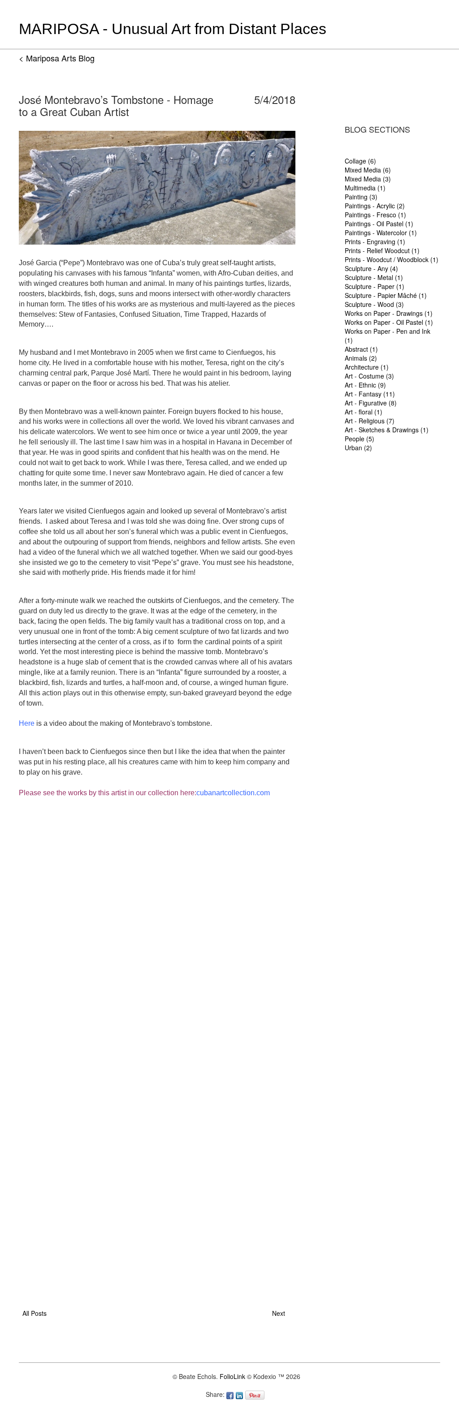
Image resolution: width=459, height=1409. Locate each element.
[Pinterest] (256, 1394)
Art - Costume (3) (369, 375)
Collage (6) (360, 160)
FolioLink (232, 1376)
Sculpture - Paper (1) (374, 286)
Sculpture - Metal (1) (374, 277)
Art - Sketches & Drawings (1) (387, 429)
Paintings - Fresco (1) (375, 214)
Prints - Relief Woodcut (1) (382, 250)
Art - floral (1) (363, 411)
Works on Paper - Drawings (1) (389, 313)
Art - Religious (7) (369, 420)
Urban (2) (358, 447)
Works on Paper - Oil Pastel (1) (389, 322)
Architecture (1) (367, 366)
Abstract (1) (361, 349)
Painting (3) (361, 196)
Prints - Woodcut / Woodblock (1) (391, 259)
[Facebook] (231, 1394)
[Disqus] (157, 914)
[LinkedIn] (240, 1394)
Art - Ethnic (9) (365, 384)
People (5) (359, 438)
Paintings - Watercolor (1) (381, 232)
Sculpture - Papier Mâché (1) (386, 295)
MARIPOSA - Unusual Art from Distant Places (172, 28)
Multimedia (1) (365, 187)
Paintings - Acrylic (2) (375, 205)
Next (280, 1313)
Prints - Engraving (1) (375, 241)
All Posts (33, 1313)
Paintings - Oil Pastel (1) (379, 223)
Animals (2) (361, 357)
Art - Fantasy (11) (370, 393)
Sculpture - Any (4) (371, 268)
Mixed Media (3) (368, 178)
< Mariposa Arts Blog (57, 58)
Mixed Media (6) (368, 169)
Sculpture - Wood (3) (374, 304)
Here (27, 723)
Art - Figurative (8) (371, 402)
